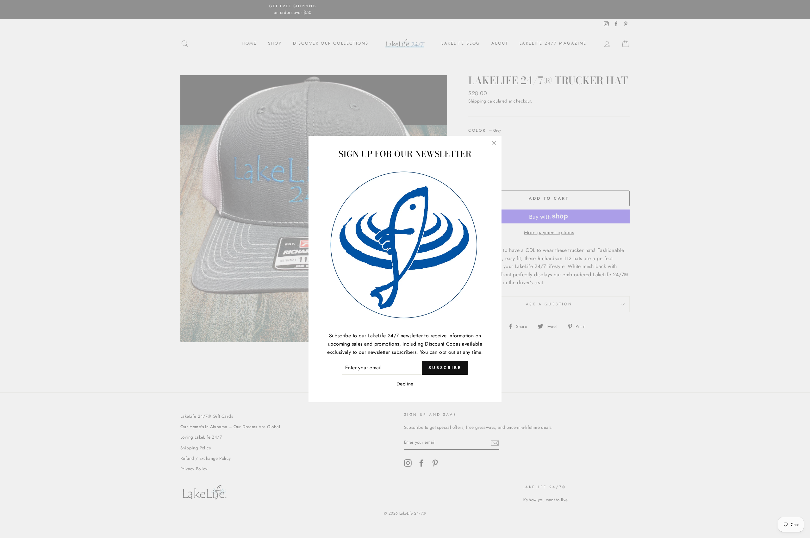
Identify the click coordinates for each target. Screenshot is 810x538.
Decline (405, 383)
